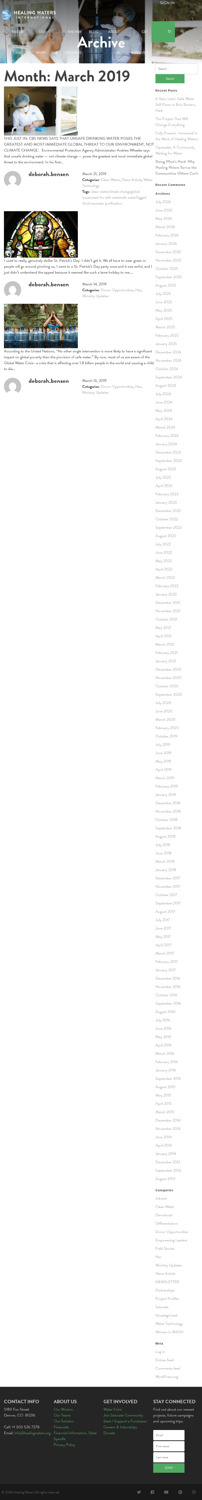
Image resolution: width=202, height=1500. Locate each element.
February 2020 (167, 728)
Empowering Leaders (171, 1240)
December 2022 (168, 511)
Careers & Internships (120, 1427)
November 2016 (168, 987)
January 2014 (165, 1154)
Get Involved (139, 35)
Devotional (163, 1215)
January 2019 (165, 795)
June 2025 (163, 302)
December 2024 (168, 352)
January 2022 (166, 594)
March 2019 (164, 778)
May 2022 (163, 561)
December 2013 (167, 1162)
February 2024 (167, 436)
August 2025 (165, 285)
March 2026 (165, 227)
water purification (109, 203)
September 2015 (168, 1079)
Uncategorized (166, 1315)
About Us (114, 35)
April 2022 (163, 569)
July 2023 (163, 477)
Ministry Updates (95, 296)
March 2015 (164, 1112)
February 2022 (166, 586)
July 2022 (163, 544)
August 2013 (165, 1179)
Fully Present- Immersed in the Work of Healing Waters (176, 136)
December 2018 (167, 803)
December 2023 (168, 452)
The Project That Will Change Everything (171, 122)
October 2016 (166, 995)
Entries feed (164, 1360)
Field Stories (164, 1248)
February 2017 (166, 962)
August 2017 (165, 912)
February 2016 (166, 1062)
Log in (160, 1352)
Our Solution (64, 1421)
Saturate (161, 1307)
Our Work (41, 35)
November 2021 (167, 611)
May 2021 (163, 628)
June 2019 (163, 753)
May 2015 (163, 1095)
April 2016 (163, 1045)
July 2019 (162, 745)
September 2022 (168, 527)
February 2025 (167, 335)
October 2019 (166, 736)
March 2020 (165, 719)
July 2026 (163, 202)
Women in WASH (169, 1332)
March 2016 (164, 1053)
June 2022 (163, 553)
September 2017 (168, 903)
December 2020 (168, 669)
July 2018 (162, 845)
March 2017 (164, 953)
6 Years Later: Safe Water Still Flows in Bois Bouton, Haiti (175, 104)
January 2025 (166, 344)
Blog (93, 31)
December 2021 (167, 603)
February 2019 (166, 786)
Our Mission (63, 1409)
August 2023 (165, 469)
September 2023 (168, 461)
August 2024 (165, 386)
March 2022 (165, 578)
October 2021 (166, 619)
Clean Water (110, 180)
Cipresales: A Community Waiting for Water (175, 150)
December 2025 (168, 252)
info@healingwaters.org (32, 1433)
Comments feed (167, 1368)
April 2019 (163, 770)
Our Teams (62, 1415)
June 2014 (163, 1137)
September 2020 (168, 694)
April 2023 (163, 486)
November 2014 (168, 1129)
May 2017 (163, 937)
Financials (61, 1427)
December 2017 (167, 878)
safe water (128, 197)
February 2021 (166, 653)
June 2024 (163, 402)
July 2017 (162, 920)
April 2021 (163, 636)
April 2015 (163, 1104)
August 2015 (165, 1087)
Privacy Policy (64, 1445)
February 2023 (167, 494)
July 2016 (162, 1020)
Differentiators (166, 1223)
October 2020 (166, 686)
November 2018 (168, 811)
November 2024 (168, 360)
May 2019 (163, 761)
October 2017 (166, 895)
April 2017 (163, 945)
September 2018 (168, 828)
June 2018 (163, 853)
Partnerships (165, 1290)
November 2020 (168, 678)
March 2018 (164, 861)
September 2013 (168, 1170)
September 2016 (168, 1003)
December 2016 (167, 978)
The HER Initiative (73, 35)
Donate (163, 31)
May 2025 (163, 310)
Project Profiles (167, 1299)
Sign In (167, 3)
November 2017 (167, 886)
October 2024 (166, 369)
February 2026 (167, 235)
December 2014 (167, 1120)
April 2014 (163, 1145)
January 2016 (165, 1070)
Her (138, 290)
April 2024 (163, 419)
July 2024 (163, 394)
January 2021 (165, 661)
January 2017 (165, 970)
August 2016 (165, 1012)
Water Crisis (17, 35)
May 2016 (163, 1037)
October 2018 (166, 820)
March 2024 (165, 427)
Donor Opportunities (117, 290)
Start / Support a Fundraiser (125, 1421)
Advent (161, 1198)
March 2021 (164, 644)
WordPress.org (166, 1377)
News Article (131, 180)
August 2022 (165, 536)
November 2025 (168, 260)
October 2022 (166, 519)
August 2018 (165, 836)
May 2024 (163, 411)
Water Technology (169, 1324)
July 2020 (163, 703)
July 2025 (163, 294)
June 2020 (163, 711)
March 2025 (165, 327)
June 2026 (163, 210)
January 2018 (165, 870)
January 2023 (166, 502)
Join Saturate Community (123, 1415)
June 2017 (163, 928)
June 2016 (163, 1028)
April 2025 (163, 319)
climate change (119, 191)
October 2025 (166, 269)
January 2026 (166, 244)
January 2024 (166, 444)
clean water (99, 191)
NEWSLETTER (167, 1282)
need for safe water (105, 197)
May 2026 (163, 219)
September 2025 (168, 277)
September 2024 (168, 377)
